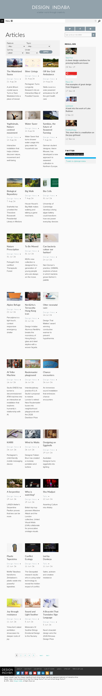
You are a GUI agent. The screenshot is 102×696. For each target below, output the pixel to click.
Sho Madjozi (49, 491)
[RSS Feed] (47, 673)
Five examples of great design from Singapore (78, 85)
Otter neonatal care (50, 306)
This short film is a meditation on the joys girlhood (80, 134)
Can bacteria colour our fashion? (49, 249)
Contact (27, 669)
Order (27, 49)
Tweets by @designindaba (76, 161)
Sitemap (67, 669)
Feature (10, 43)
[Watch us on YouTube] (34, 673)
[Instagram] (30, 673)
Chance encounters (48, 373)
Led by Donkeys (47, 557)
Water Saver (31, 123)
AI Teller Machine (11, 373)
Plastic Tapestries (12, 557)
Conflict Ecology (29, 557)
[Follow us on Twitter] (70, 29)
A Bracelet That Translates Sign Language (50, 614)
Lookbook (69, 105)
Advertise (38, 669)
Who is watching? (30, 493)
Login (59, 669)
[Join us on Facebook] (80, 29)
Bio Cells (47, 191)
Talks (45, 496)
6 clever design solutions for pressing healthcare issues (78, 61)
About (19, 669)
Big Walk (29, 191)
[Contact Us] (51, 673)
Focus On (69, 82)
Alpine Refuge (14, 304)
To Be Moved (31, 246)
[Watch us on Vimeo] (38, 673)
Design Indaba (18, 681)
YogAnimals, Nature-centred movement (13, 128)
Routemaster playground (31, 373)
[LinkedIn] (43, 673)
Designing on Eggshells (49, 444)
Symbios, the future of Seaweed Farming (49, 128)
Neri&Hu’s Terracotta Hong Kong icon (30, 309)
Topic (28, 43)
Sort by (10, 49)
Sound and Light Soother (31, 613)
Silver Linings (31, 71)
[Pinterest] (26, 673)
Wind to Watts (32, 442)
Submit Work (49, 669)
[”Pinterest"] (90, 29)
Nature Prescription (13, 248)
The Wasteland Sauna (14, 73)
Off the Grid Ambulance (49, 73)
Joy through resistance (13, 613)
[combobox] (81, 20)
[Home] (51, 8)
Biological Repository (12, 192)
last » (47, 655)
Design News (13, 79)
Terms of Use (78, 669)
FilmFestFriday (71, 130)
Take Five (69, 57)
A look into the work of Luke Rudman (78, 109)
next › (41, 655)
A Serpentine (13, 491)
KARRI (10, 442)
